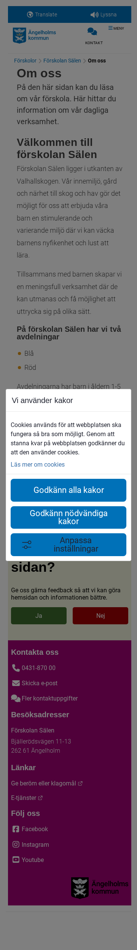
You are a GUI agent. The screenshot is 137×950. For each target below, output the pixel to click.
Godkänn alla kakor (68, 490)
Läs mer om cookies (38, 464)
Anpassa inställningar (76, 544)
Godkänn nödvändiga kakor (69, 517)
